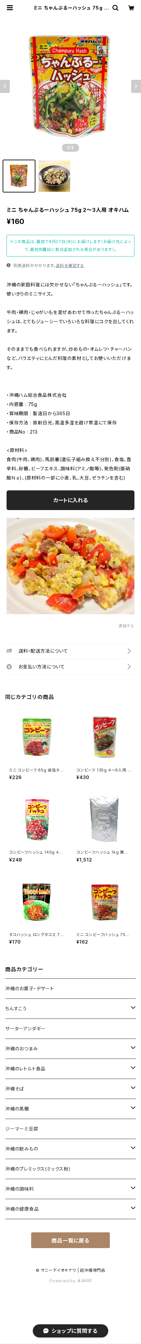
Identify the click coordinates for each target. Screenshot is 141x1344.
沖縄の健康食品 (22, 1209)
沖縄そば (14, 1088)
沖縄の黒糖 (17, 1108)
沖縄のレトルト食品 (25, 1068)
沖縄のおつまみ (21, 1048)
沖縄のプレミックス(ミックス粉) (38, 1169)
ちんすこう (16, 1008)
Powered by (63, 1280)
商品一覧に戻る (70, 1240)
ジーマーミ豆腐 (21, 1128)
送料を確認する (70, 265)
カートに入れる (70, 500)
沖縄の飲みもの (21, 1149)
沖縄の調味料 (19, 1189)
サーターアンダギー (25, 1028)
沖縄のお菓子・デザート (29, 988)
